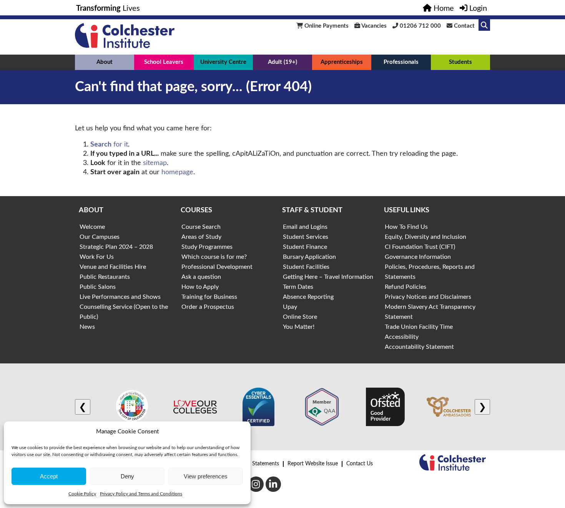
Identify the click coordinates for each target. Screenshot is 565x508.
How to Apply (200, 287)
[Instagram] (256, 484)
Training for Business (209, 297)
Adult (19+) (282, 62)
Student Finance (305, 247)
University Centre (223, 62)
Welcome (92, 227)
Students (460, 62)
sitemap (155, 163)
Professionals (401, 62)
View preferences (206, 476)
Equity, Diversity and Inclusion (425, 237)
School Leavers (163, 62)
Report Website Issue (312, 463)
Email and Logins (305, 227)
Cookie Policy (82, 493)
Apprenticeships (342, 62)
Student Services (305, 237)
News (87, 327)
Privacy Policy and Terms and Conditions (141, 493)
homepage (177, 172)
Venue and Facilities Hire (113, 267)
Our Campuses (100, 237)
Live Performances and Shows (120, 297)
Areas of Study (201, 237)
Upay (290, 307)
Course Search (201, 227)
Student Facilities (306, 267)
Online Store (300, 317)
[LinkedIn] (273, 484)
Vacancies (373, 26)
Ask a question (201, 277)
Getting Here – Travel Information (328, 277)
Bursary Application (309, 257)
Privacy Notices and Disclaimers (428, 297)
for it (109, 144)
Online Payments (326, 26)
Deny (127, 476)
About (104, 62)
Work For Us (97, 257)
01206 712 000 (419, 26)
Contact (463, 26)
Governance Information (418, 257)
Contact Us (359, 463)
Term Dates (298, 287)
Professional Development (217, 267)
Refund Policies (405, 287)
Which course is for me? (214, 257)
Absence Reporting (308, 297)
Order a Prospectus (207, 307)
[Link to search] (484, 25)
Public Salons (98, 287)
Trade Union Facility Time (419, 327)
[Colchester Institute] (124, 46)
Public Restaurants (105, 277)
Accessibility (402, 337)
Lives (108, 8)
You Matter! (298, 327)
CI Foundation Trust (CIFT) (420, 247)
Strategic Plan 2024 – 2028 (116, 247)
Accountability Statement (419, 347)
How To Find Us (406, 227)
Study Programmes (207, 247)
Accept (49, 476)
